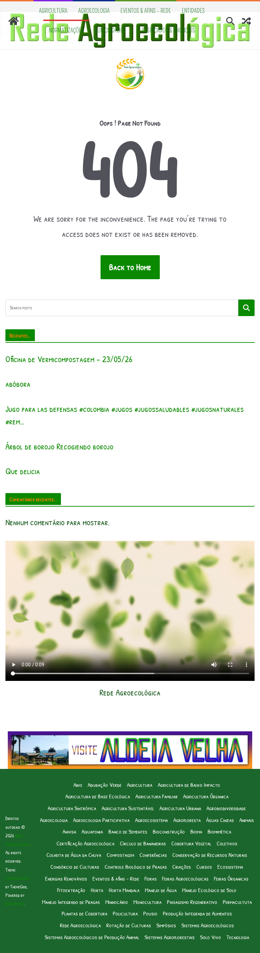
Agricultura (53, 11)
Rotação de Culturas (128, 925)
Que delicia (22, 471)
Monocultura (147, 902)
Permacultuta (237, 902)
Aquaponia (92, 831)
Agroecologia (94, 11)
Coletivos (227, 843)
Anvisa (69, 831)
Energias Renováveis (66, 878)
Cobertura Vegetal (191, 843)
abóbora (17, 384)
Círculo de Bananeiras (143, 843)
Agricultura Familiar (156, 796)
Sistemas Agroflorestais (170, 937)
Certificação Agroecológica (85, 843)
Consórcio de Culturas (74, 866)
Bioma (196, 831)
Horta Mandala (124, 890)
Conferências (153, 855)
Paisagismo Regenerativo (192, 902)
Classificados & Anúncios (165, 30)
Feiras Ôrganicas (231, 878)
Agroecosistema (151, 820)
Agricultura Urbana (180, 808)
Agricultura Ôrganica (206, 796)
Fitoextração (71, 890)
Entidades (193, 11)
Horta (97, 890)
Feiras (151, 878)
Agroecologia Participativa (101, 820)
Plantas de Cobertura (84, 913)
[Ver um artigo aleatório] (246, 21)
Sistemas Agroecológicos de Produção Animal (92, 937)
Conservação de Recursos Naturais (209, 855)
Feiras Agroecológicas (185, 878)
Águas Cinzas (220, 820)
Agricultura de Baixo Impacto (189, 785)
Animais (246, 820)
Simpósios (166, 925)
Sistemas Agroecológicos (207, 925)
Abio (77, 785)
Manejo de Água (161, 890)
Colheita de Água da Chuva (73, 855)
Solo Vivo (210, 937)
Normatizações (66, 30)
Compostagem (120, 855)
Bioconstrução (169, 831)
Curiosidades (110, 30)
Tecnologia (237, 937)
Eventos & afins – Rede (146, 11)
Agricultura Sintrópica (72, 808)
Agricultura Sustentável (128, 808)
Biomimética (219, 831)
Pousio (150, 913)
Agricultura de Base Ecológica (97, 796)
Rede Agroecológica (80, 925)
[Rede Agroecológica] (13, 21)
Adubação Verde (105, 785)
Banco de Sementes (127, 831)
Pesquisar (246, 307)
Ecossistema (230, 866)
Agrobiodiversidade (226, 808)
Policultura (125, 913)
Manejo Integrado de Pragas (71, 902)
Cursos (204, 866)
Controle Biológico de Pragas (136, 866)
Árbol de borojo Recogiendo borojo (59, 446)
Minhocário (116, 902)
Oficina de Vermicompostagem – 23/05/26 (68, 359)
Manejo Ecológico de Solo (209, 890)
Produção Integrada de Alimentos (197, 913)
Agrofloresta (187, 820)
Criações (181, 866)
